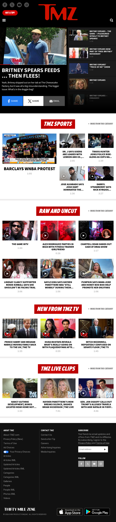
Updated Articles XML (13, 468)
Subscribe (105, 449)
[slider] (33, 64)
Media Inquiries (48, 452)
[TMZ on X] (12, 4)
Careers (45, 443)
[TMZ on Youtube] (19, 4)
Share (14, 100)
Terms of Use (10, 443)
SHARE (35, 100)
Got (10, 12)
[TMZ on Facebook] (4, 4)
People (6, 485)
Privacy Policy (85, 443)
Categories (8, 473)
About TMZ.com (11, 435)
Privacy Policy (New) (13, 439)
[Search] (112, 20)
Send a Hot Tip (48, 439)
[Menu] (4, 20)
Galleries (7, 481)
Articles (7, 456)
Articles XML (9, 460)
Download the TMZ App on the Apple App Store (70, 512)
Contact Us (46, 435)
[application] (33, 46)
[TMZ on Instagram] (26, 4)
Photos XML (9, 494)
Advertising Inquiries (51, 447)
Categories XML (11, 477)
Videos (6, 498)
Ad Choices (8, 447)
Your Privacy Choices (19, 452)
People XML (9, 490)
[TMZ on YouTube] (94, 464)
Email (56, 100)
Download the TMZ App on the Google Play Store (97, 512)
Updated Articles (11, 464)
